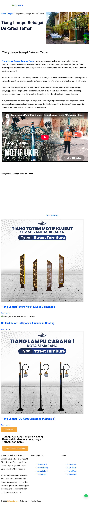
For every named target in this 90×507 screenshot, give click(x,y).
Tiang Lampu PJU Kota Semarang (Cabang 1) (28, 418)
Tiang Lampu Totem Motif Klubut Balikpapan (28, 306)
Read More (5, 313)
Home (3, 14)
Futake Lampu (13, 501)
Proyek (10, 14)
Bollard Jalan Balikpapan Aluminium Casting (27, 323)
